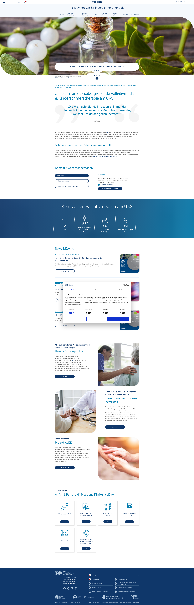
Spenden (125, 14)
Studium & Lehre (104, 14)
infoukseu (71, 583)
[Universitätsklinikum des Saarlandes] (97, 2)
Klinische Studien (114, 14)
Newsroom (186, 2)
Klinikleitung (61, 176)
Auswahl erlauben (97, 319)
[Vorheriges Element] (94, 78)
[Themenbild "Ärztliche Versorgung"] (75, 432)
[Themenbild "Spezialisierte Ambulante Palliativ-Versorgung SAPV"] (118, 479)
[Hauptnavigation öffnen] (4, 2)
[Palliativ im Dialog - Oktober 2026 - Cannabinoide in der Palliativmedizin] (129, 273)
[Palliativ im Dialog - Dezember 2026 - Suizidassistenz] (129, 329)
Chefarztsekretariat (63, 181)
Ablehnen (75, 319)
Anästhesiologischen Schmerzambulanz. (104, 156)
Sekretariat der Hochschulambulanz (68, 186)
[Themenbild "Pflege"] (118, 385)
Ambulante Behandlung (84, 14)
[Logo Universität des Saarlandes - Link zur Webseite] (60, 597)
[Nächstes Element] (100, 78)
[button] (94, 75)
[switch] (88, 313)
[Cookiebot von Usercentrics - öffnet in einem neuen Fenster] (122, 285)
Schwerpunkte (59, 14)
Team (96, 14)
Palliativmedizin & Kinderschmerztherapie (97, 7)
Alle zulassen (118, 319)
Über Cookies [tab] (119, 289)
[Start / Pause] (97, 78)
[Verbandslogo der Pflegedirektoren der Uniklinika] (135, 597)
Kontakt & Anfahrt (178, 2)
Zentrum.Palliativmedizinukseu (109, 189)
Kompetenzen (135, 14)
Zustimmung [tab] (74, 289)
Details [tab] (97, 289)
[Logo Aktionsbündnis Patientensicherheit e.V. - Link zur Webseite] (83, 597)
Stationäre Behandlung (70, 14)
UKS (107, 132)
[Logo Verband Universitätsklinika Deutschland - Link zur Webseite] (112, 597)
